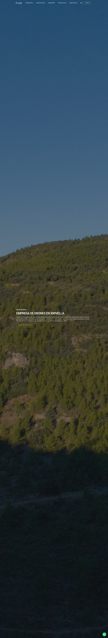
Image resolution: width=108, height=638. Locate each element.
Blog (81, 2)
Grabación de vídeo (40, 2)
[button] (104, 634)
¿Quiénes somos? (73, 2)
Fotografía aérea (29, 2)
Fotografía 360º (51, 2)
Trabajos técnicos (62, 2)
